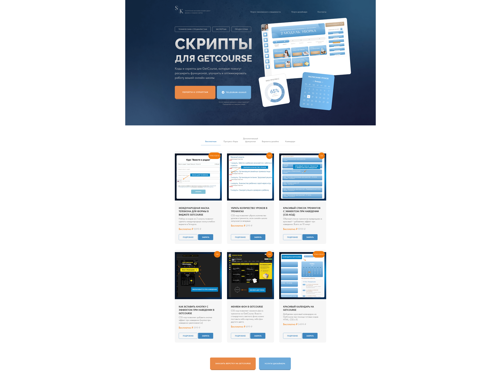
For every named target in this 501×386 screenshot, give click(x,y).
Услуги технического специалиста (265, 12)
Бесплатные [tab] (210, 141)
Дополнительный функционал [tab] (250, 140)
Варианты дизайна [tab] (270, 141)
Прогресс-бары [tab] (230, 141)
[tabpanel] (250, 198)
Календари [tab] (290, 141)
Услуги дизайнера (299, 12)
